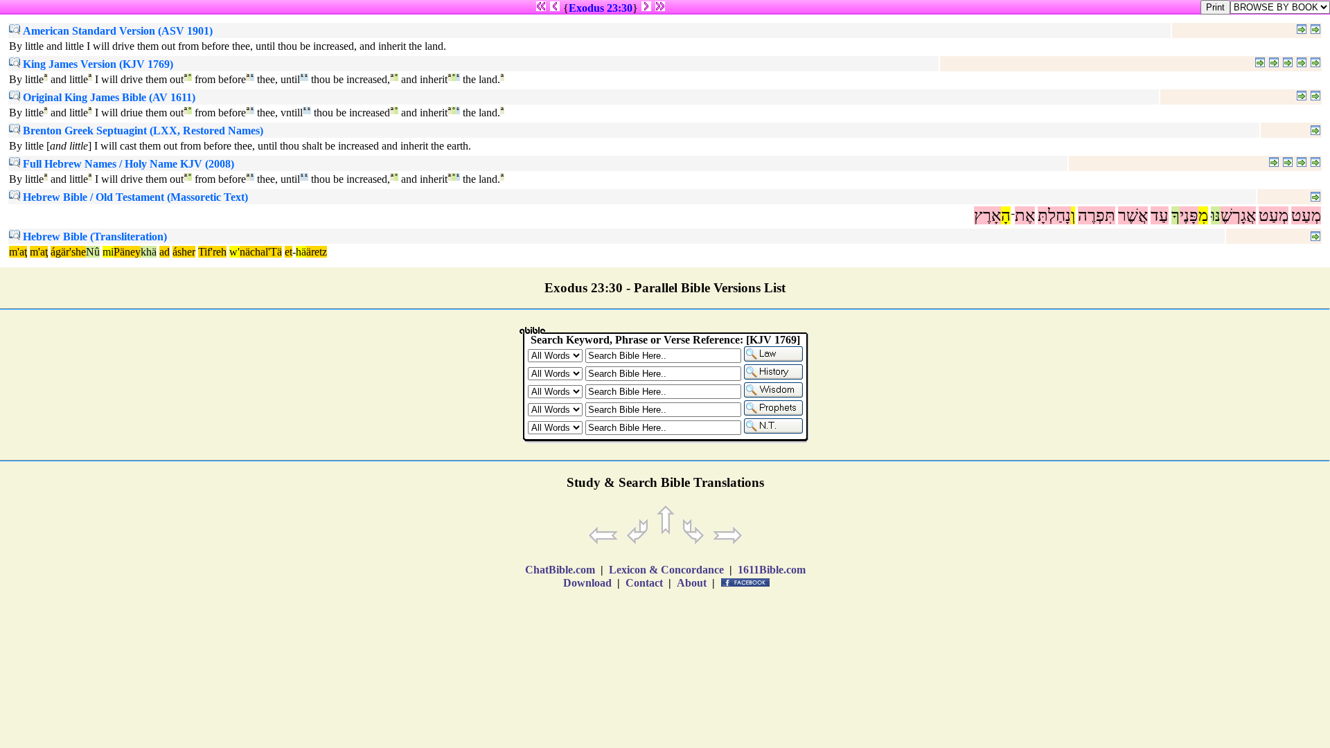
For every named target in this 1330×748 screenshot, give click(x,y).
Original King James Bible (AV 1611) (107, 97)
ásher (183, 252)
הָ (1006, 215)
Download (587, 583)
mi (108, 252)
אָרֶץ (987, 215)
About (691, 583)
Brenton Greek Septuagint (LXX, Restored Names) (141, 130)
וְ (1073, 215)
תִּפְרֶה (1096, 215)
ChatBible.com (560, 570)
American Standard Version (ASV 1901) (116, 31)
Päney (127, 252)
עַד (1160, 215)
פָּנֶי (1189, 215)
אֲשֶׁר (1133, 215)
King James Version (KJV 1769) (96, 64)
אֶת (1025, 215)
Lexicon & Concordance (666, 570)
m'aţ (18, 252)
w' (234, 252)
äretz (316, 252)
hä (301, 252)
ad (164, 252)
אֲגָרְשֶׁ (1238, 215)
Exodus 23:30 (600, 8)
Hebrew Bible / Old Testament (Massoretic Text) (134, 197)
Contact (644, 583)
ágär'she (68, 252)
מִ (1203, 215)
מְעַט (1306, 215)
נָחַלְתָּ (1054, 215)
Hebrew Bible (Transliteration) (93, 236)
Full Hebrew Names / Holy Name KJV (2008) (127, 164)
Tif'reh (212, 252)
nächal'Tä (261, 252)
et (288, 252)
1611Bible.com (771, 570)
